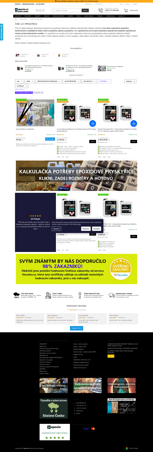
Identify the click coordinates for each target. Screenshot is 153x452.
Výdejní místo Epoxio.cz (80, 367)
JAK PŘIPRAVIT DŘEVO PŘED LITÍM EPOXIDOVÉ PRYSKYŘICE (120, 351)
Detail (93, 141)
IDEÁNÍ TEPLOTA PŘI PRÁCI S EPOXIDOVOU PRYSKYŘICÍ (123, 348)
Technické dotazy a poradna (81, 365)
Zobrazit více (76, 328)
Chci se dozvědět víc (75, 48)
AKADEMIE (42, 369)
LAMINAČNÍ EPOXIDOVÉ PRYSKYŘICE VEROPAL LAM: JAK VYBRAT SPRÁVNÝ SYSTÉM (123, 344)
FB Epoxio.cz (79, 411)
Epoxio (78, 413)
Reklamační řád (44, 355)
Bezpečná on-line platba (46, 360)
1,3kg (99, 250)
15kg (108, 157)
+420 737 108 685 (112, 10)
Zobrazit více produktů (75, 75)
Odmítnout (86, 229)
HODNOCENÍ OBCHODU (28, 4)
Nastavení (56, 229)
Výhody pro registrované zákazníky (49, 366)
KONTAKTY (18, 4)
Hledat (85, 10)
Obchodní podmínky (45, 351)
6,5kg (104, 250)
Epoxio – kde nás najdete (80, 344)
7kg (63, 157)
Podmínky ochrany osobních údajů (49, 348)
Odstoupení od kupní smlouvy (48, 353)
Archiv (111, 356)
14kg (67, 157)
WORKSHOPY (88, 4)
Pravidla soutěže (44, 373)
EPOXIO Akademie (78, 349)
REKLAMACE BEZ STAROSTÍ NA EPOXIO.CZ (51, 357)
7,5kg (104, 157)
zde (80, 224)
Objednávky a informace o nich (82, 360)
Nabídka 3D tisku (78, 354)
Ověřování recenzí (44, 364)
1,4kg (58, 157)
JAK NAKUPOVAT (40, 4)
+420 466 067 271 (81, 405)
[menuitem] (18, 16)
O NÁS (75, 357)
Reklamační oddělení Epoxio (81, 362)
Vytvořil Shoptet (133, 448)
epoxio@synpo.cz (81, 403)
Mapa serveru (43, 371)
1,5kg (99, 157)
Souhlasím (96, 229)
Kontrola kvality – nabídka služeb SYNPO (85, 352)
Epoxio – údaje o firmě (80, 346)
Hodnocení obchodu (76, 305)
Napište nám (98, 4)
